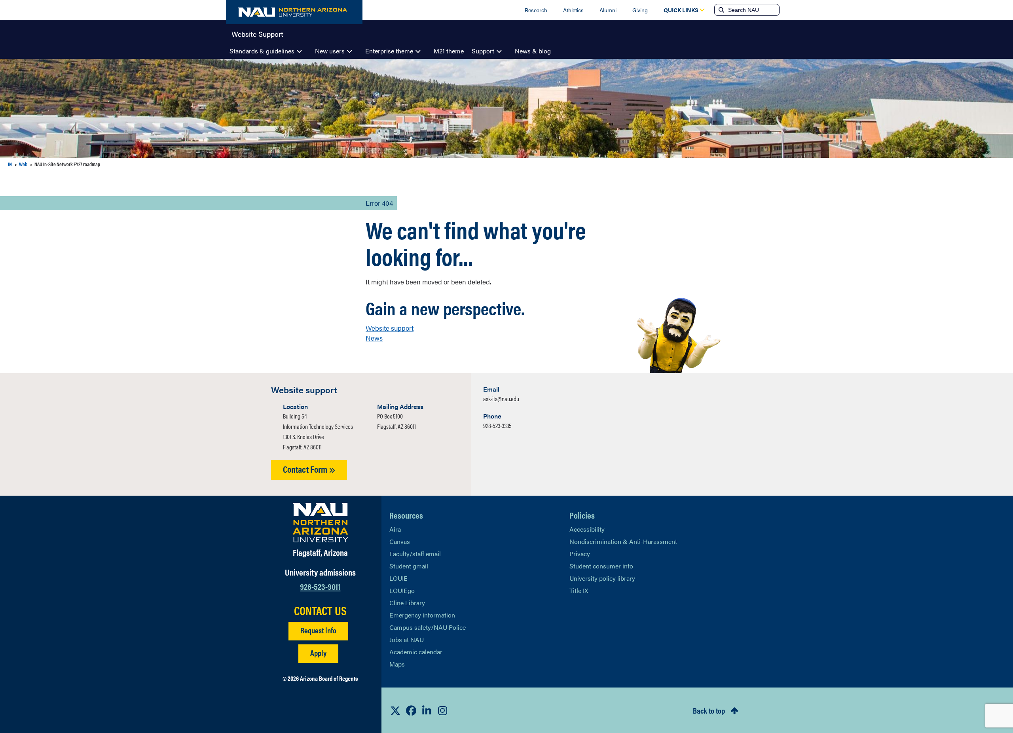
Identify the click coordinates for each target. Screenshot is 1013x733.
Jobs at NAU (406, 639)
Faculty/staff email (415, 553)
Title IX (578, 590)
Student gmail (408, 566)
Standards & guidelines (262, 50)
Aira (395, 529)
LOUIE (398, 578)
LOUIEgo (402, 590)
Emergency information (422, 615)
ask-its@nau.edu (501, 398)
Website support (390, 328)
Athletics (573, 10)
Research (536, 10)
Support (483, 50)
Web (23, 164)
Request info (318, 630)
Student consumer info (601, 566)
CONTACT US (320, 610)
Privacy (579, 553)
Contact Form (306, 468)
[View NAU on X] (395, 710)
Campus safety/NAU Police (427, 627)
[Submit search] (721, 9)
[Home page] (294, 12)
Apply (318, 652)
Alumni (608, 10)
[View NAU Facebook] (411, 710)
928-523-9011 (320, 586)
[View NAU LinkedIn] (427, 710)
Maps (397, 664)
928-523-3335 (497, 425)
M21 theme (449, 50)
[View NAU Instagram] (443, 710)
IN (10, 164)
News (374, 338)
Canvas (399, 541)
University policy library (602, 578)
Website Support (257, 33)
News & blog (533, 50)
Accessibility (587, 529)
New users (330, 50)
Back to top (709, 710)
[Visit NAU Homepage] (320, 522)
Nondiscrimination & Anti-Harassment (623, 541)
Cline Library (407, 602)
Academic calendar (415, 651)
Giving (640, 10)
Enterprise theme (389, 50)
